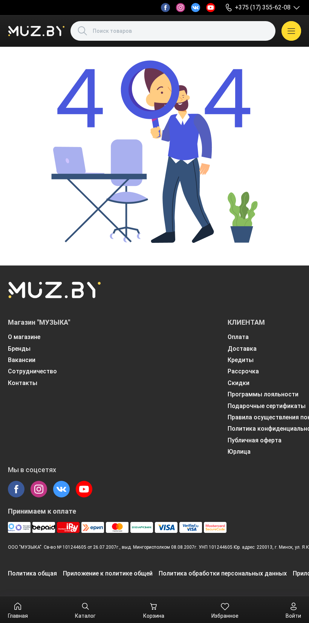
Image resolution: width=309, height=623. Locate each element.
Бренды (19, 348)
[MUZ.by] (36, 31)
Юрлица (239, 451)
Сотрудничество (32, 371)
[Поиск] (82, 31)
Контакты (22, 383)
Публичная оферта (254, 440)
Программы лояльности (263, 394)
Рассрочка (243, 371)
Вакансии (21, 360)
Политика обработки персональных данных (223, 573)
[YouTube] (210, 7)
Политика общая (32, 573)
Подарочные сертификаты (267, 406)
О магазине (24, 337)
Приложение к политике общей (108, 573)
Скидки (238, 383)
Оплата (238, 337)
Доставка (242, 348)
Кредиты (241, 360)
